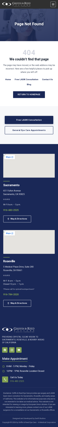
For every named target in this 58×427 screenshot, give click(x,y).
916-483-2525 (11, 210)
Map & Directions (19, 218)
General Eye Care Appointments (29, 130)
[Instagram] (12, 350)
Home (8, 79)
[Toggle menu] (53, 4)
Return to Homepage (29, 94)
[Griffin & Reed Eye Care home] (16, 4)
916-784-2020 (11, 294)
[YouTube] (19, 350)
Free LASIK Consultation (26, 79)
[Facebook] (5, 350)
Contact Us (47, 79)
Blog (29, 84)
